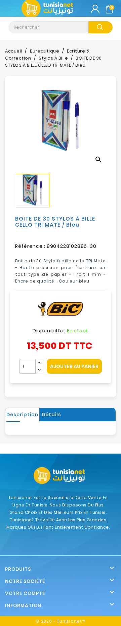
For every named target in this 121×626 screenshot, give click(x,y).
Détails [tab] (51, 414)
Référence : (30, 246)
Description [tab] (22, 414)
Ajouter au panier (74, 366)
